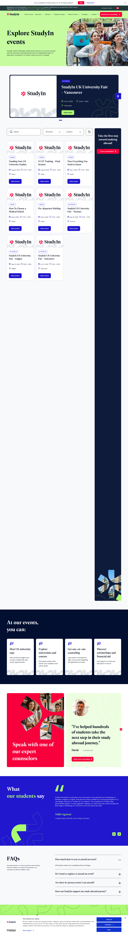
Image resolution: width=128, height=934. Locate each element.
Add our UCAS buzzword (34, 7)
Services (47, 14)
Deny (109, 929)
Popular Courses (59, 14)
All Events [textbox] (49, 132)
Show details (27, 930)
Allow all (109, 919)
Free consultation (107, 151)
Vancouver (47, 9)
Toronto (32, 9)
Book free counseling (109, 14)
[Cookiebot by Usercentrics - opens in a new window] (11, 930)
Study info (38, 14)
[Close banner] (125, 918)
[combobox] (53, 132)
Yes (81, 3)
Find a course (29, 14)
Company (85, 14)
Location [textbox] (69, 132)
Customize (108, 924)
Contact (94, 14)
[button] (118, 96)
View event (68, 113)
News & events (73, 14)
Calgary (37, 9)
